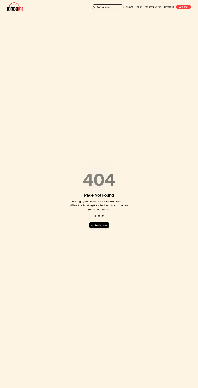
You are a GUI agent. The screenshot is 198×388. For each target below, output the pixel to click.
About (139, 7)
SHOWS (129, 7)
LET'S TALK (183, 7)
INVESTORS (169, 7)
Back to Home (101, 225)
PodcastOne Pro (153, 7)
